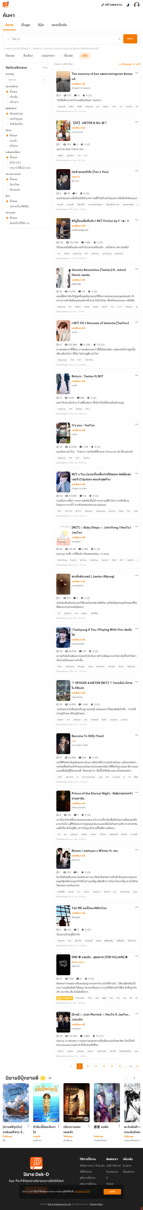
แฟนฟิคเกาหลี (78, 84)
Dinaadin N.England (81, 88)
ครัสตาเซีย (76, 284)
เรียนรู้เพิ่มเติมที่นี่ (82, 1192)
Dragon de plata (79, 488)
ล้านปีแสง (67, 1140)
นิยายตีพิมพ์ (66, 998)
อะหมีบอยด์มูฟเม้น (80, 230)
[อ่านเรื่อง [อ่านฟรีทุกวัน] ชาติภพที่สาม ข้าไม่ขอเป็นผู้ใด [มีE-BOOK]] (16, 1102)
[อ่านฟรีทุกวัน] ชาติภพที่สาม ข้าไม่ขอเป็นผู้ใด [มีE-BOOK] (13, 1130)
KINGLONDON (78, 808)
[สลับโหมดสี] (127, 4)
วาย (73, 741)
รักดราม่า (76, 177)
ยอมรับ (112, 1192)
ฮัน (4, 1140)
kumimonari (77, 132)
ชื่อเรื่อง (28, 56)
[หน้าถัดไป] (137, 1066)
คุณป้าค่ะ (37, 1140)
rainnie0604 (77, 586)
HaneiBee (76, 542)
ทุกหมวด (12, 80)
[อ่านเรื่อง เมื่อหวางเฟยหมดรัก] (76, 1102)
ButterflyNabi (78, 644)
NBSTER (76, 966)
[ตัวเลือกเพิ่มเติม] (137, 73)
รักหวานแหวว (78, 962)
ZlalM (74, 332)
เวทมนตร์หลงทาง (132, 1140)
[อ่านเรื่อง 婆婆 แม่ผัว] (107, 1102)
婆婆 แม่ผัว (101, 1127)
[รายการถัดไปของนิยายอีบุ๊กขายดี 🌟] (134, 1078)
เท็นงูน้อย (76, 917)
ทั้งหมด (10, 56)
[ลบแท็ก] (18, 38)
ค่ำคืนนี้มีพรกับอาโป (44, 1130)
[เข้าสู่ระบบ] (136, 4)
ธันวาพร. (76, 181)
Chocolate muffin (80, 745)
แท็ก (85, 56)
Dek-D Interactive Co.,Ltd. (59, 1204)
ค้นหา (130, 38)
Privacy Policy (96, 1204)
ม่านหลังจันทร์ (100, 1140)
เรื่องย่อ (68, 56)
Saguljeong (77, 697)
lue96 (74, 385)
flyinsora (76, 860)
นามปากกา (48, 56)
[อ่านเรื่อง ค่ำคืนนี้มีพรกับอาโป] (46, 1102)
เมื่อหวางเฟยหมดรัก (72, 1130)
